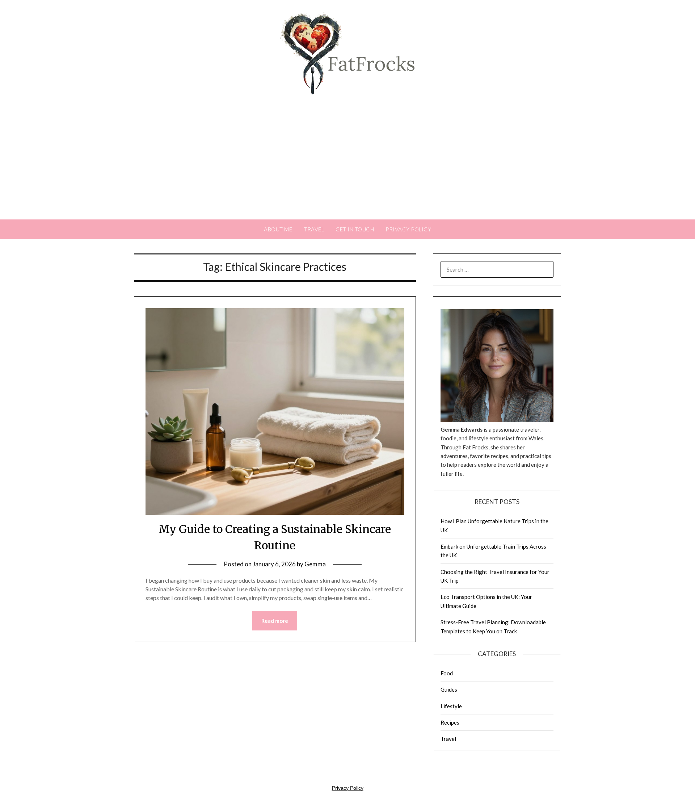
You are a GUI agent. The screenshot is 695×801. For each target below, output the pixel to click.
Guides (449, 689)
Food (447, 673)
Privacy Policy (408, 229)
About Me (278, 229)
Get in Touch (355, 229)
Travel (314, 229)
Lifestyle (451, 706)
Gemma (315, 564)
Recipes (450, 722)
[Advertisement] (347, 165)
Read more (274, 620)
